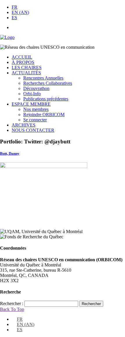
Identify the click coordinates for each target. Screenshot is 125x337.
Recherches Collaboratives (47, 83)
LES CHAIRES (27, 67)
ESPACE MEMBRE (31, 104)
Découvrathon (36, 88)
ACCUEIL (22, 57)
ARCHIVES (23, 124)
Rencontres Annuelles (43, 77)
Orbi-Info (32, 93)
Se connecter (35, 119)
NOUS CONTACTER (33, 130)
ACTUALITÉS (26, 72)
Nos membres (36, 109)
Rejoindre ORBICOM (44, 114)
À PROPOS (23, 62)
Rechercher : (11, 303)
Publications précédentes (45, 98)
